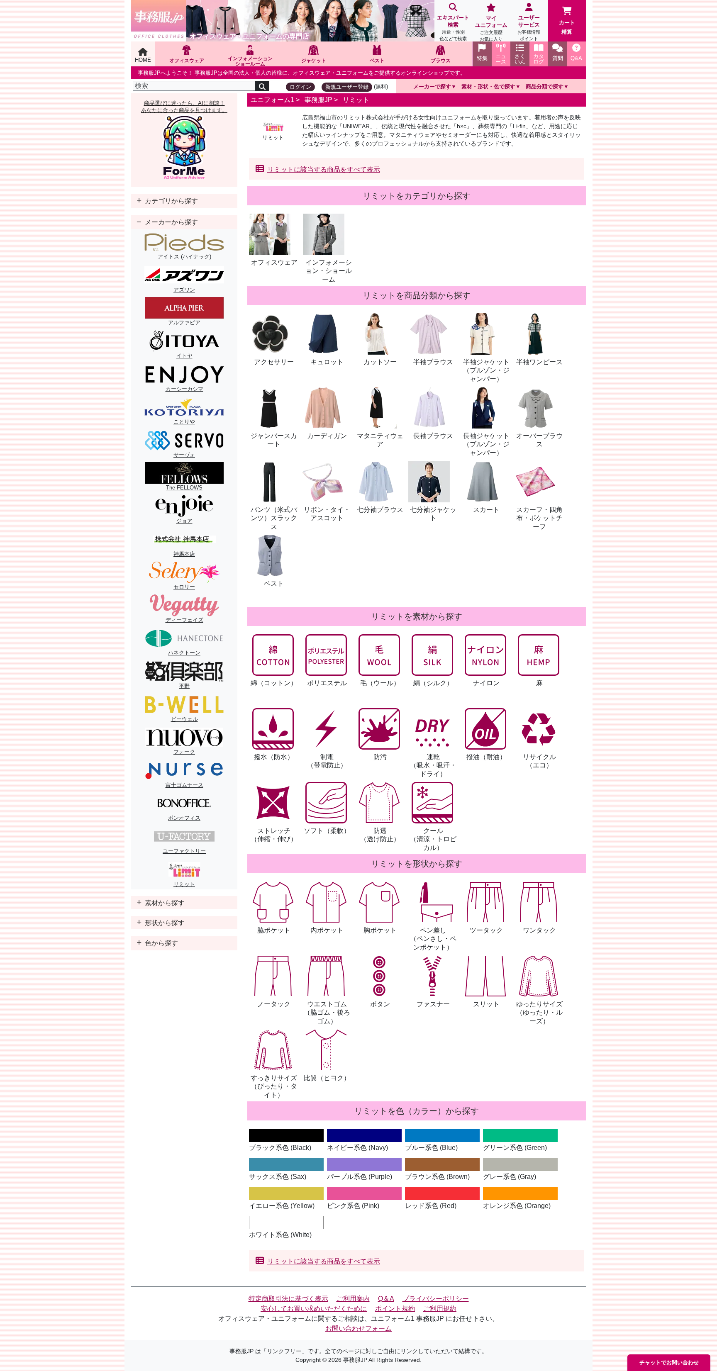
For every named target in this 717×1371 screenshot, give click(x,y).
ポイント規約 (395, 1308)
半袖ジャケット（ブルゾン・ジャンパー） (486, 370)
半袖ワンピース (539, 361)
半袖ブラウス (433, 361)
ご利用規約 (439, 1308)
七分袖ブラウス (380, 509)
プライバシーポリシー (435, 1298)
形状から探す (164, 922)
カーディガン (327, 435)
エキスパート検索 (453, 28)
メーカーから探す (170, 222)
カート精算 (567, 27)
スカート (486, 509)
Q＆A (386, 1298)
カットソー (380, 361)
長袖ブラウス (433, 435)
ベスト (274, 583)
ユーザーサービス (528, 28)
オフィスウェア (274, 262)
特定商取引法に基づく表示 (288, 1298)
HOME (143, 60)
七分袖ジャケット (433, 514)
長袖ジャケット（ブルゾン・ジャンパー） (486, 444)
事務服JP (318, 99)
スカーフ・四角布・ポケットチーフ (539, 518)
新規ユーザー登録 (346, 87)
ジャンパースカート (274, 440)
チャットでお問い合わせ (669, 1362)
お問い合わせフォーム (358, 1328)
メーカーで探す (432, 86)
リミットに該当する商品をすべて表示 (323, 169)
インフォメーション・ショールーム (328, 271)
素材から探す (164, 902)
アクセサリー (274, 361)
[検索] (262, 86)
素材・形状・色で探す (488, 86)
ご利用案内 (353, 1298)
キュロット (327, 361)
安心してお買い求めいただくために (314, 1308)
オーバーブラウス (539, 440)
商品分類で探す (544, 86)
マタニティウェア (380, 440)
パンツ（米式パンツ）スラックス (274, 518)
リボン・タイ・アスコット (327, 514)
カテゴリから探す (170, 201)
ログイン (300, 87)
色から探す (160, 943)
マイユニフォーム (491, 28)
